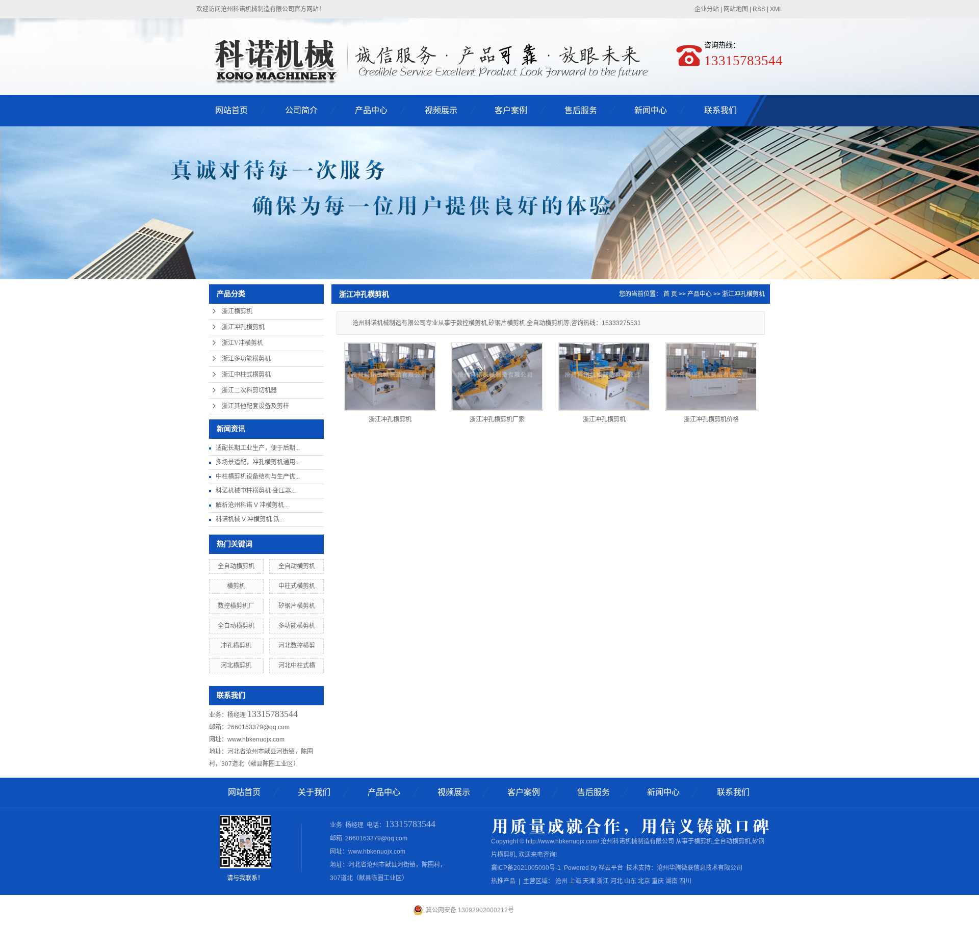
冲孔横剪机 (236, 645)
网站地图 (736, 9)
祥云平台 (611, 867)
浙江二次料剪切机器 (249, 390)
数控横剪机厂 (236, 605)
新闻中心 (650, 110)
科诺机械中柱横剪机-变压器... (256, 490)
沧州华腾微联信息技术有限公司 (699, 867)
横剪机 (236, 586)
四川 (685, 881)
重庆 (658, 881)
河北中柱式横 (296, 665)
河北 (616, 881)
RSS (759, 9)
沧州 (561, 881)
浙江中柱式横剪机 (246, 374)
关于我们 (314, 792)
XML (776, 9)
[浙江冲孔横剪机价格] (711, 376)
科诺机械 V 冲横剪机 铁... (250, 519)
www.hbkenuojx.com (256, 739)
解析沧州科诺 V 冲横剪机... (252, 505)
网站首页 (231, 110)
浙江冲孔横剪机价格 (711, 419)
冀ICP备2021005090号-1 (526, 867)
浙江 (603, 881)
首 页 (670, 294)
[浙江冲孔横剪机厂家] (497, 376)
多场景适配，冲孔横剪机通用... (258, 462)
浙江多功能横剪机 (246, 358)
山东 (630, 881)
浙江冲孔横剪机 (243, 327)
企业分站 (706, 9)
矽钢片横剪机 (296, 605)
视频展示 (441, 110)
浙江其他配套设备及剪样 (255, 406)
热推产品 (503, 881)
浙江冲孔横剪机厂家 (497, 419)
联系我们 (720, 110)
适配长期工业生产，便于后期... (258, 448)
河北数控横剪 (296, 645)
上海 (575, 881)
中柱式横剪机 (296, 586)
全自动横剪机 (236, 566)
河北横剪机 (236, 665)
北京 (644, 881)
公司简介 (301, 110)
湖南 (671, 881)
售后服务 (580, 110)
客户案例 (511, 110)
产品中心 (371, 110)
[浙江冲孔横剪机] (390, 376)
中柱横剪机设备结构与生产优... (258, 476)
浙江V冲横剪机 (242, 343)
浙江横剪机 (237, 311)
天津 (589, 881)
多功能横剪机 (296, 625)
